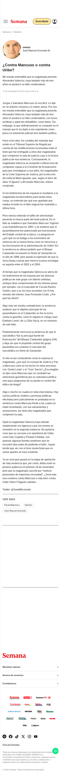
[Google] (4, 736)
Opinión (18, 32)
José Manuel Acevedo (15, 510)
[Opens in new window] (11, 736)
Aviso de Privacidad (14, 745)
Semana (7, 32)
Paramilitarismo (12, 505)
